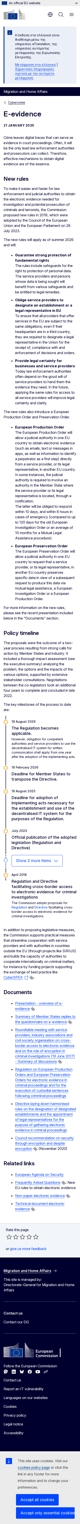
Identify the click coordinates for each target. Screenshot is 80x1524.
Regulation (19, 907)
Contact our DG (16, 1322)
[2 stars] (12, 1237)
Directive (41, 907)
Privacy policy (15, 1415)
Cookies (10, 1406)
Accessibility (14, 1433)
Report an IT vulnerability (24, 1389)
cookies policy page (34, 1467)
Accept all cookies (37, 1499)
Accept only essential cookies (47, 1513)
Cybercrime (16, 102)
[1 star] (9, 1237)
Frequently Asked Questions (37, 1182)
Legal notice (13, 1424)
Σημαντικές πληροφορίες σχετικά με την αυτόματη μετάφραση (34, 73)
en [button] (50, 14)
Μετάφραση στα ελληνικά (35, 64)
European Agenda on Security (39, 1174)
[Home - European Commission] (14, 14)
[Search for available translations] (31, 978)
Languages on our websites (26, 1397)
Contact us (12, 1380)
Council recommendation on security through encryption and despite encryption (44, 1143)
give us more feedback (28, 1248)
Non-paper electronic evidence (40, 1195)
